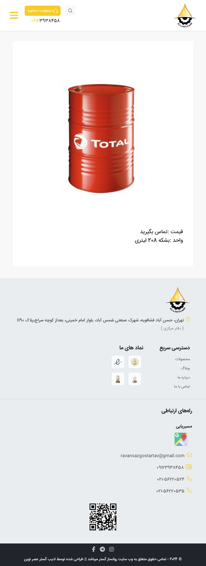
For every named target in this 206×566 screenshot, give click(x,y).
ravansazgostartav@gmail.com (153, 456)
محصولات (182, 359)
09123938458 (170, 467)
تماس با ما (182, 387)
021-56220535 (170, 491)
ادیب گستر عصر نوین (40, 559)
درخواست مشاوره (40, 10)
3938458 (45, 21)
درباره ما (184, 378)
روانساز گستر (108, 559)
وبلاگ (185, 368)
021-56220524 (171, 479)
